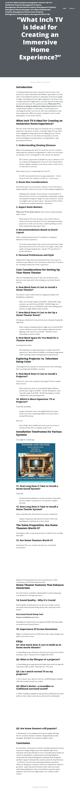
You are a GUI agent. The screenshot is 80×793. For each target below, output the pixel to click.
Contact (72, 8)
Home (64, 8)
